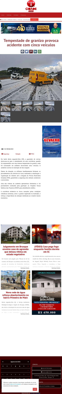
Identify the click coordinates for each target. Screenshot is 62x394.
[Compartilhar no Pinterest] (31, 51)
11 (11, 378)
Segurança (6, 154)
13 (19, 378)
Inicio (2, 15)
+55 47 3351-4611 (47, 368)
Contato (16, 15)
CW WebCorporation (35, 393)
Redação (17, 154)
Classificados (29, 19)
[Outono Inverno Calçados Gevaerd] (51, 157)
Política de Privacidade (15, 384)
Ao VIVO (4, 19)
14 (24, 378)
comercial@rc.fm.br (47, 372)
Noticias (9, 15)
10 (7, 378)
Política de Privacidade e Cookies (47, 386)
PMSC (32, 154)
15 (28, 378)
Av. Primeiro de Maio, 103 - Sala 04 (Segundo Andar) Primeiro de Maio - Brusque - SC (46, 376)
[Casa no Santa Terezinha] (46, 314)
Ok (35, 389)
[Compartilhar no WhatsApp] (39, 51)
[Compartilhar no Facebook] (22, 51)
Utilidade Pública (12, 19)
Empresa (23, 15)
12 (15, 378)
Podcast (20, 19)
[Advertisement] (21, 137)
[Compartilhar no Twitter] (27, 51)
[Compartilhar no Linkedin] (35, 51)
